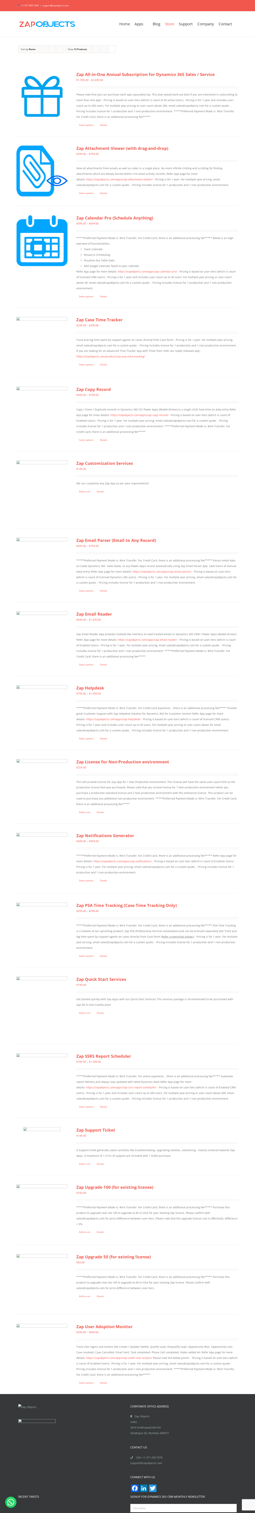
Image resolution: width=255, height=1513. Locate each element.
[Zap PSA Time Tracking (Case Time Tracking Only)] (42, 928)
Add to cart (84, 491)
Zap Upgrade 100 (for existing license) (114, 1187)
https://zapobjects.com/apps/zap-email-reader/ (147, 639)
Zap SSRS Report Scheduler (103, 1056)
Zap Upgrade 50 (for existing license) (113, 1256)
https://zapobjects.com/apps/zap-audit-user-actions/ (119, 1358)
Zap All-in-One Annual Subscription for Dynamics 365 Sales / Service (145, 74)
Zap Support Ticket (95, 1130)
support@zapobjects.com (55, 5)
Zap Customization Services (104, 463)
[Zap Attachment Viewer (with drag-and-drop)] (42, 171)
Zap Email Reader (94, 614)
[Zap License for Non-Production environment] (42, 784)
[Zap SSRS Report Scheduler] (42, 1078)
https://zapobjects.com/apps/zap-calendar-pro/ (147, 271)
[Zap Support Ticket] (42, 1146)
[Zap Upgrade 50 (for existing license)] (42, 1279)
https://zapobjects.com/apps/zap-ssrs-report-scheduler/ (121, 1087)
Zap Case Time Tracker (99, 319)
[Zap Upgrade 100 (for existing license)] (42, 1209)
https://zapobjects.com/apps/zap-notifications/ (123, 861)
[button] (10, 1502)
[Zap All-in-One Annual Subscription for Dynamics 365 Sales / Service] (42, 97)
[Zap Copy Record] (42, 412)
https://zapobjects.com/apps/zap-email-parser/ (162, 571)
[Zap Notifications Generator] (42, 858)
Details (103, 125)
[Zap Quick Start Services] (42, 1006)
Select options (86, 125)
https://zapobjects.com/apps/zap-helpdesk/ (113, 719)
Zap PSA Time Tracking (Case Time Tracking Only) (126, 905)
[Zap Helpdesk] (42, 710)
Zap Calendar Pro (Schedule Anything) (114, 218)
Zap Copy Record (93, 389)
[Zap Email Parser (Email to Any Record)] (42, 559)
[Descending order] (60, 49)
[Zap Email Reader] (42, 636)
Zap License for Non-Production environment (122, 762)
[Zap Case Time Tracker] (42, 342)
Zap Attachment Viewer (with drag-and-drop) (122, 148)
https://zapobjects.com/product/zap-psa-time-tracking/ (110, 356)
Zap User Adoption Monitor (104, 1326)
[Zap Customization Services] (42, 490)
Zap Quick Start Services (101, 979)
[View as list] (112, 49)
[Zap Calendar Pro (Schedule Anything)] (42, 240)
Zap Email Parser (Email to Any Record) (116, 540)
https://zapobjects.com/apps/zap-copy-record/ (139, 415)
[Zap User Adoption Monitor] (42, 1349)
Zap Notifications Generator (105, 835)
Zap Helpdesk (90, 688)
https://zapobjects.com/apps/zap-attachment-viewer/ (119, 179)
